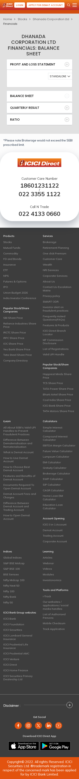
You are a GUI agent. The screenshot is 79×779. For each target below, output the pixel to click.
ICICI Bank (9, 618)
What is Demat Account (18, 452)
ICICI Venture (11, 659)
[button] (60, 76)
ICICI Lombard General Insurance (17, 637)
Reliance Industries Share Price (19, 325)
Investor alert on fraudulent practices (55, 308)
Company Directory (15, 360)
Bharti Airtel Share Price (58, 394)
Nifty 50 (8, 602)
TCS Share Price (53, 383)
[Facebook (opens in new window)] (18, 725)
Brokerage (49, 242)
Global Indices (12, 557)
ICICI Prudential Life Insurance (15, 646)
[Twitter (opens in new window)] (38, 725)
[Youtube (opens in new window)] (58, 725)
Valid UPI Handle (53, 354)
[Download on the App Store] (23, 746)
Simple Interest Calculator (52, 429)
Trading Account (53, 535)
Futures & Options (15, 281)
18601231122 (39, 186)
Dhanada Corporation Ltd (51, 19)
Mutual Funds (11, 247)
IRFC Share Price (13, 338)
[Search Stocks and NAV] (68, 5)
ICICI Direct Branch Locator (54, 332)
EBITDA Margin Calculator (59, 445)
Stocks (22, 19)
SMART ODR (51, 301)
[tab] (39, 64)
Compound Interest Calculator (55, 438)
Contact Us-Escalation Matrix (57, 288)
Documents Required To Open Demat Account (18, 486)
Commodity (10, 253)
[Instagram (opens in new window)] (28, 725)
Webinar (48, 563)
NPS (6, 275)
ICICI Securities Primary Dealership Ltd (17, 677)
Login (19, 5)
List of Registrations (56, 349)
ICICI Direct (10, 664)
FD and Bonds (12, 259)
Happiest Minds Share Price (57, 375)
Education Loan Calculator (53, 506)
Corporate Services (55, 275)
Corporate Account (55, 541)
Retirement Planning (56, 247)
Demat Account (53, 530)
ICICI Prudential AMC (16, 653)
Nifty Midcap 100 (13, 580)
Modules (48, 574)
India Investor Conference (19, 298)
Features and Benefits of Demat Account (19, 477)
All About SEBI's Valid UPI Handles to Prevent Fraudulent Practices (19, 431)
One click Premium (54, 253)
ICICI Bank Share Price (57, 405)
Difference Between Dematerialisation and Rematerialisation (17, 443)
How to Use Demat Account (15, 459)
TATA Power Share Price (58, 388)
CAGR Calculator (53, 490)
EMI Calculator (52, 462)
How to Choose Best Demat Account (16, 468)
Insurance (9, 264)
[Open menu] (74, 5)
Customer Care (52, 259)
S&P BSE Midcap (14, 563)
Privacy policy (51, 296)
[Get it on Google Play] (55, 746)
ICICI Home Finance (15, 670)
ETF (5, 270)
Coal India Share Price (57, 400)
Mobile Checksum (54, 623)
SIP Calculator (52, 484)
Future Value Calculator (57, 451)
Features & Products (56, 325)
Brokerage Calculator (56, 473)
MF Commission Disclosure (53, 341)
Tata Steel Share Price (17, 354)
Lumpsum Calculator (56, 456)
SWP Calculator (53, 479)
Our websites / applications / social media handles (55, 605)
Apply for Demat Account (46, 5)
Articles (47, 557)
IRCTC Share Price (14, 332)
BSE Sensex (11, 574)
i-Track (47, 596)
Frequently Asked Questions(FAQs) (54, 318)
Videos (47, 568)
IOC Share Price (13, 343)
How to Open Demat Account (16, 517)
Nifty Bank (9, 596)
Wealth (47, 264)
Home (7, 19)
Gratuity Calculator (54, 467)
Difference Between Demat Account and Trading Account (16, 506)
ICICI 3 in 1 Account (54, 524)
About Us (49, 281)
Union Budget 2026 (15, 292)
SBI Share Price (13, 317)
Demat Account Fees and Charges (19, 495)
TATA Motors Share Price (58, 411)
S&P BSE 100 (11, 568)
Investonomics (52, 580)
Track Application (54, 629)
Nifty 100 (8, 591)
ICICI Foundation (13, 624)
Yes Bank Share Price (16, 349)
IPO (5, 287)
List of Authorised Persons (54, 616)
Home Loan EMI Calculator (53, 497)
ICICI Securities (12, 629)
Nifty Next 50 (11, 585)
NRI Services (51, 270)
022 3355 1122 (39, 194)
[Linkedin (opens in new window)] (48, 725)
